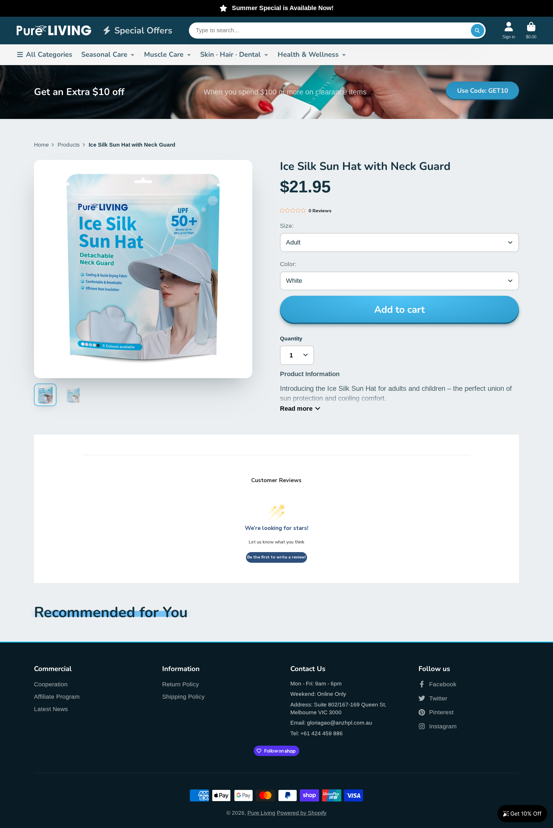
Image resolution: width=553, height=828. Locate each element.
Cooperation (51, 684)
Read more (296, 408)
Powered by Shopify (302, 813)
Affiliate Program (57, 696)
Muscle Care (163, 54)
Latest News (51, 709)
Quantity (291, 339)
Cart (531, 30)
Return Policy (180, 684)
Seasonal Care (104, 54)
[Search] (477, 30)
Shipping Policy (183, 696)
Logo (54, 30)
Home (41, 145)
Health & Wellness (308, 54)
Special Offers (143, 30)
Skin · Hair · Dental (230, 54)
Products (69, 145)
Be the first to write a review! (276, 557)
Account (508, 30)
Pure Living (261, 813)
